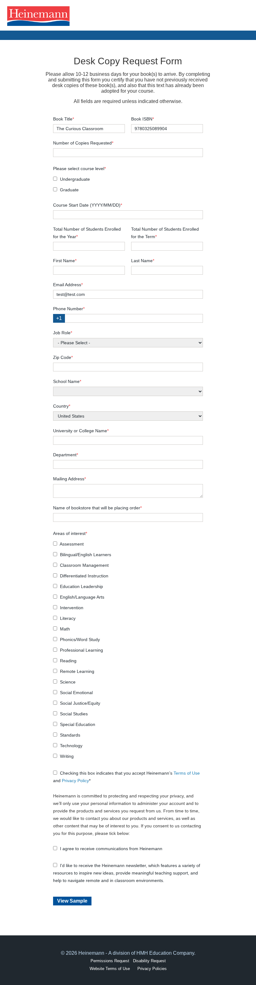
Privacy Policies (152, 968)
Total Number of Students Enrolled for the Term (165, 233)
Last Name (142, 260)
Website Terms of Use (110, 968)
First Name (64, 260)
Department (65, 454)
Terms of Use (187, 773)
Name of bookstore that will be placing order (97, 507)
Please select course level (79, 168)
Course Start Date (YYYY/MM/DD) (87, 205)
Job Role (62, 332)
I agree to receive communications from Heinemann (110, 848)
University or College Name (81, 430)
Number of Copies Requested (83, 142)
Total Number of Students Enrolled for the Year (87, 233)
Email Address (68, 284)
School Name (67, 381)
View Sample (72, 901)
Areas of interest (70, 533)
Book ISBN (142, 118)
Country (61, 406)
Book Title (63, 118)
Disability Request (149, 960)
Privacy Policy (75, 780)
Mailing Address (69, 478)
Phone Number (69, 308)
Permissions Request (110, 960)
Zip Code (63, 357)
